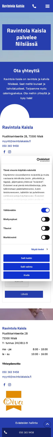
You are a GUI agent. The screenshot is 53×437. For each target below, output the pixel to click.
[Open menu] (47, 6)
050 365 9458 (10, 145)
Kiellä (26, 275)
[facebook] (4, 152)
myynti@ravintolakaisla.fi (16, 141)
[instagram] (9, 152)
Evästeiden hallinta (26, 422)
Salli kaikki (26, 258)
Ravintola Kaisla (13, 79)
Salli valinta (26, 266)
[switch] (45, 219)
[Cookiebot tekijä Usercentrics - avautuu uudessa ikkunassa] (37, 160)
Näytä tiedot (37, 249)
